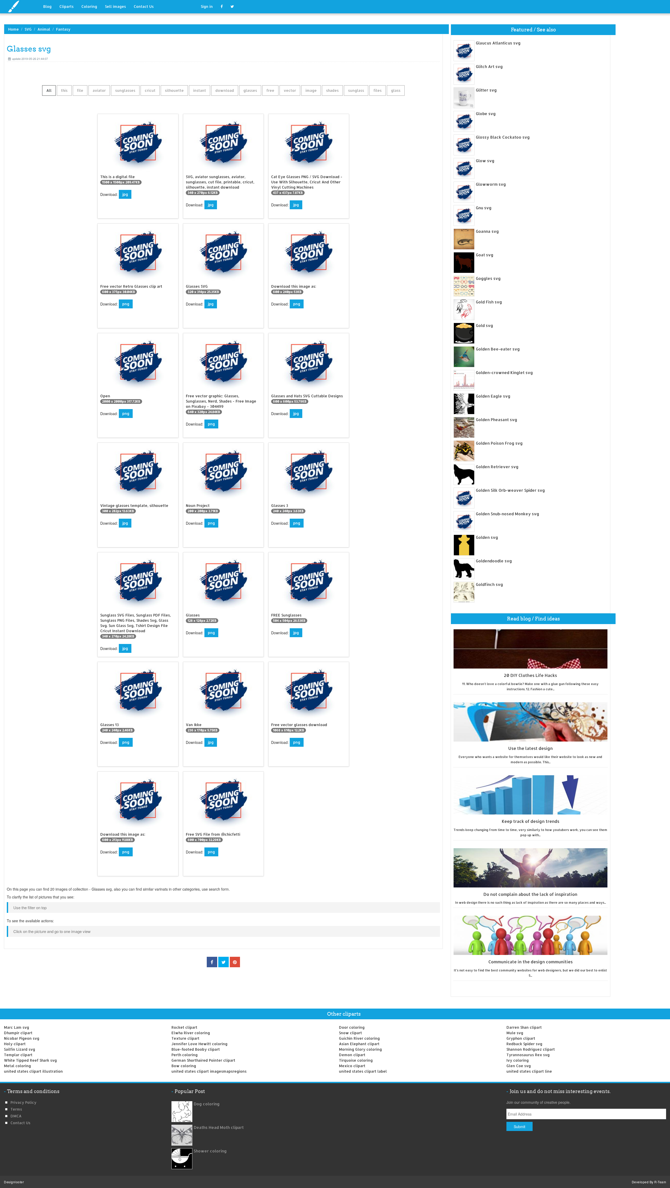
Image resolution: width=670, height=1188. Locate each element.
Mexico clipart (352, 1065)
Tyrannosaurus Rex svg (528, 1055)
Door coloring (352, 1027)
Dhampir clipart (18, 1033)
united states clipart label (363, 1071)
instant (199, 90)
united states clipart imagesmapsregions (209, 1071)
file (80, 90)
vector (290, 90)
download (224, 90)
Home (13, 29)
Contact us (20, 1123)
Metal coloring (17, 1065)
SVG (28, 29)
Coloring (89, 6)
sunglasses (125, 90)
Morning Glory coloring (360, 1049)
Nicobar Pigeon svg (21, 1038)
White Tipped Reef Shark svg (30, 1060)
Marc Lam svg (16, 1027)
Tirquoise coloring (356, 1060)
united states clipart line (529, 1071)
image (311, 90)
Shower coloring (210, 1151)
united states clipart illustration (33, 1071)
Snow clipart (350, 1033)
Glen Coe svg (518, 1065)
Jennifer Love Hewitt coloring (199, 1044)
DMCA (15, 1116)
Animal (43, 29)
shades (332, 90)
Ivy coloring (517, 1060)
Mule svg (514, 1033)
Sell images (115, 6)
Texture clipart (185, 1038)
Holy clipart (15, 1044)
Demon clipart (352, 1055)
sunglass (356, 90)
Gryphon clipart (520, 1038)
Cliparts (66, 6)
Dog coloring (207, 1103)
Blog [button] (47, 6)
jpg (125, 194)
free (270, 90)
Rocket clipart (184, 1027)
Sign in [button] (207, 6)
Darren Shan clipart (524, 1027)
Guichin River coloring (359, 1038)
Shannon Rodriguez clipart (530, 1049)
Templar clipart (18, 1055)
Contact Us (144, 6)
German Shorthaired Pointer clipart (203, 1060)
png (125, 304)
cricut (150, 90)
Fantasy (63, 29)
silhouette (174, 90)
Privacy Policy (23, 1102)
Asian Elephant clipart (359, 1044)
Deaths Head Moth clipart (219, 1127)
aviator (99, 90)
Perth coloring (184, 1055)
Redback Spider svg (524, 1044)
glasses (250, 90)
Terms (16, 1109)
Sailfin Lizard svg (19, 1049)
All (49, 90)
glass (395, 90)
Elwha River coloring (190, 1033)
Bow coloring (183, 1065)
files (377, 90)
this (64, 90)
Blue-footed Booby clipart (195, 1049)
